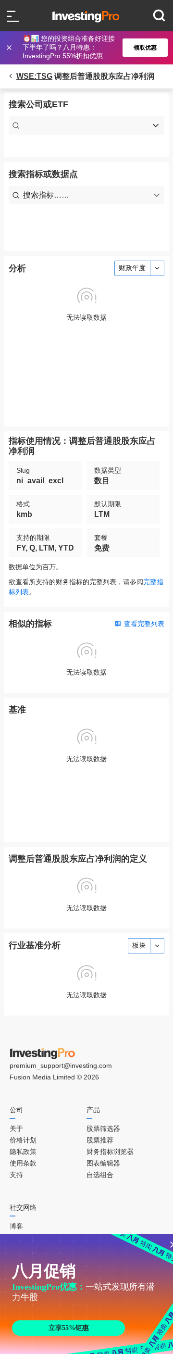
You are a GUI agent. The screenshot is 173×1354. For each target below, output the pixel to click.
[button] (91, 48)
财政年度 (132, 268)
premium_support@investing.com (61, 1065)
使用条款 (23, 1163)
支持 (16, 1174)
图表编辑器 (103, 1163)
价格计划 (23, 1140)
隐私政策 (23, 1151)
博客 (16, 1226)
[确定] (10, 47)
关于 (16, 1128)
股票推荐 (99, 1140)
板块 (139, 945)
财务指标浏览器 (110, 1151)
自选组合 (99, 1174)
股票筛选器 (103, 1128)
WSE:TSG (34, 76)
